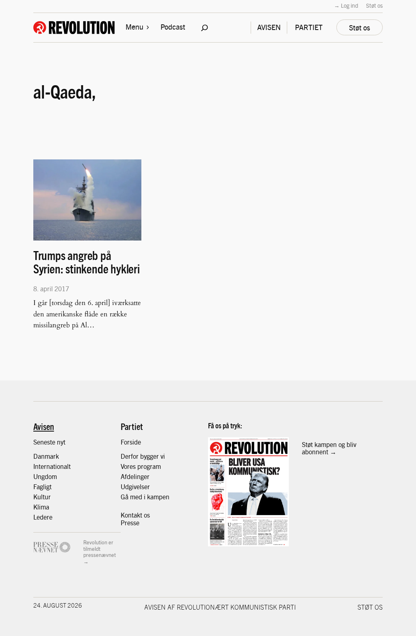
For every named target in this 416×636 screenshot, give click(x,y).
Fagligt (42, 486)
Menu (134, 26)
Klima (41, 507)
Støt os (374, 5)
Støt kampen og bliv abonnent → (329, 448)
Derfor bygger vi (143, 456)
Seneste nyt (49, 442)
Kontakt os (135, 515)
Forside (131, 442)
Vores (129, 466)
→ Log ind (346, 5)
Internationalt (52, 466)
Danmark (46, 456)
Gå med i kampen (145, 496)
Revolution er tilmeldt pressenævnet (99, 548)
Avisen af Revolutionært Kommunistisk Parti (220, 607)
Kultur (42, 496)
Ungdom (45, 476)
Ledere (42, 517)
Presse (130, 522)
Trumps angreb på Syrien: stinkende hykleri (86, 262)
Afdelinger (135, 476)
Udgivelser (135, 486)
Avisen (43, 426)
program (149, 466)
